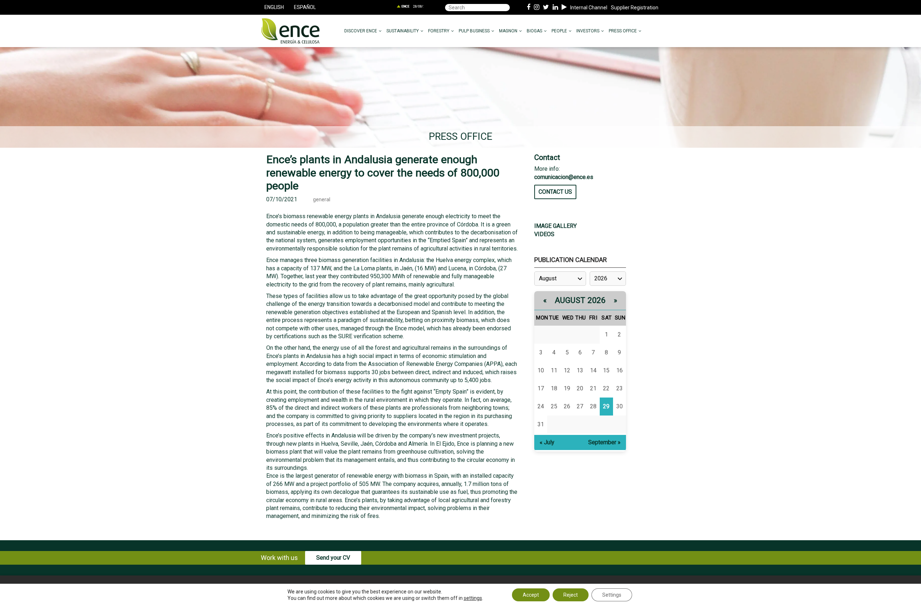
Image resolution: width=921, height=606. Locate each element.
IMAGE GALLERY (555, 225)
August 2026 (580, 300)
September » (604, 442)
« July (547, 442)
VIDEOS (544, 234)
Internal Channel (588, 7)
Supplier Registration (634, 7)
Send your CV (333, 557)
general (321, 200)
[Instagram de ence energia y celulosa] (536, 8)
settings (473, 598)
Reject (570, 595)
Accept (531, 595)
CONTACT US (555, 191)
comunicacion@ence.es (563, 177)
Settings (611, 595)
